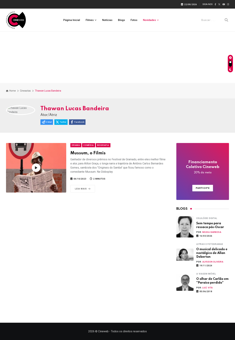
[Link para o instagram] (228, 4)
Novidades (149, 20)
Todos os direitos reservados (129, 331)
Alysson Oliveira (212, 262)
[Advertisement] (117, 57)
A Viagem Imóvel (206, 274)
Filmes (90, 20)
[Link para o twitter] (219, 4)
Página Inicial (71, 20)
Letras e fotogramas (209, 244)
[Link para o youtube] (223, 4)
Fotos (134, 20)
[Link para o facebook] (215, 4)
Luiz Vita (207, 288)
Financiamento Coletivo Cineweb (202, 167)
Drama (76, 145)
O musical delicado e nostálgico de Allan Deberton (211, 253)
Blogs (121, 20)
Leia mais (81, 189)
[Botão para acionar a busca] (226, 20)
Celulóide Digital (206, 218)
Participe (203, 188)
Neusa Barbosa (211, 232)
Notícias (107, 20)
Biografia (103, 145)
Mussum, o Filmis (88, 153)
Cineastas (25, 90)
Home (12, 90)
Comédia (88, 145)
